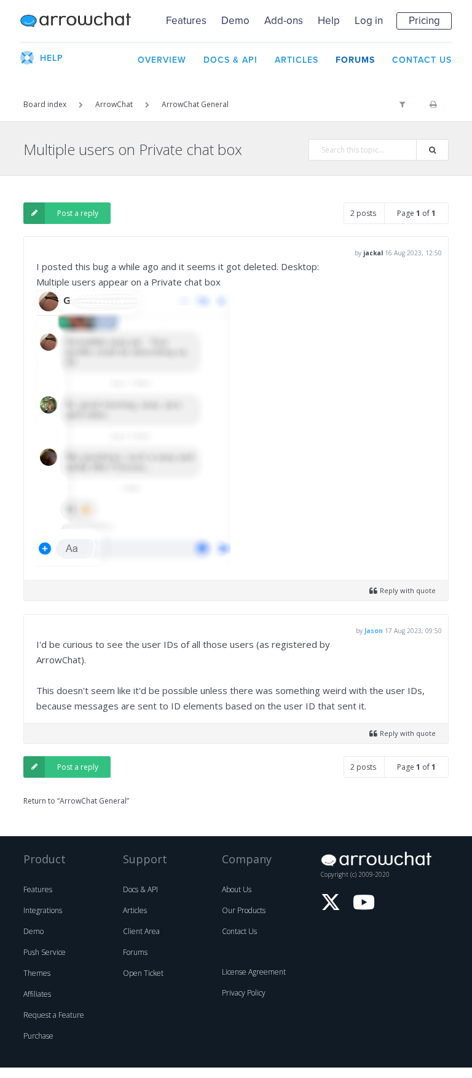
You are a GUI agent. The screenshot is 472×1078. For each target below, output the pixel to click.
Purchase (38, 1036)
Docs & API (140, 889)
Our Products (244, 910)
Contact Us (239, 931)
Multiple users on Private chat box (132, 149)
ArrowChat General (195, 104)
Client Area (141, 931)
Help (329, 20)
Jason (373, 630)
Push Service (44, 952)
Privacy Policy (244, 993)
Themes (36, 973)
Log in (369, 20)
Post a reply (77, 213)
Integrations (42, 910)
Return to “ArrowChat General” (76, 801)
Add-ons (283, 20)
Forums (135, 952)
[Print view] (433, 104)
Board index (44, 104)
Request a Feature (53, 1015)
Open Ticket (143, 973)
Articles (135, 910)
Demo (235, 20)
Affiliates (37, 994)
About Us (236, 889)
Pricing (424, 20)
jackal (373, 253)
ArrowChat (75, 21)
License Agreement (254, 972)
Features (186, 20)
